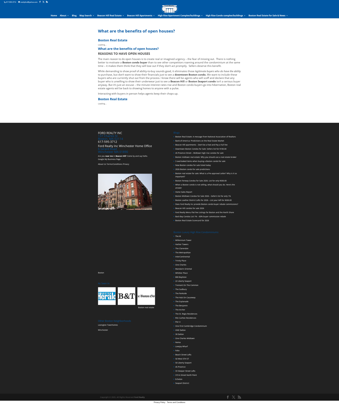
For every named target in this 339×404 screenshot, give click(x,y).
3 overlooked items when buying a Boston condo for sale (200, 161)
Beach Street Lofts (183, 354)
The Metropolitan (183, 252)
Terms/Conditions (114, 164)
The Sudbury (181, 289)
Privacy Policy (159, 402)
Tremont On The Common (186, 285)
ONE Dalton (180, 330)
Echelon (178, 379)
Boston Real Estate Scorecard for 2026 (192, 220)
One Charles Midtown (185, 338)
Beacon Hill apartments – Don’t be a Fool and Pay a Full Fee (201, 144)
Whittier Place (181, 273)
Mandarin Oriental (183, 269)
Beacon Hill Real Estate (109, 16)
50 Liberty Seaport (183, 362)
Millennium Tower (183, 240)
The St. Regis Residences (186, 314)
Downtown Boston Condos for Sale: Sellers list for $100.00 (200, 149)
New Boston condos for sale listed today (193, 165)
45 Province (180, 367)
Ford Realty (139, 397)
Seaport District (182, 383)
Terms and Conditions (176, 402)
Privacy (126, 164)
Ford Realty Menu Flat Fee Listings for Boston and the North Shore (204, 212)
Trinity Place (180, 260)
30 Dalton (179, 334)
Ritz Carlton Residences (185, 318)
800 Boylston (181, 277)
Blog (74, 16)
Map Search (85, 16)
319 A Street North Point (186, 375)
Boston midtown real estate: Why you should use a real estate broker (206, 157)
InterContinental (182, 256)
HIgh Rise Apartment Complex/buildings (179, 16)
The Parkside (181, 293)
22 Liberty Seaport (183, 281)
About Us (102, 164)
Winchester (103, 330)
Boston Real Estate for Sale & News (267, 16)
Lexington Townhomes (108, 325)
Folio (177, 350)
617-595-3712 (11, 2)
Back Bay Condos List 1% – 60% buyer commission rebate (200, 216)
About (63, 16)
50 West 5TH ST (182, 358)
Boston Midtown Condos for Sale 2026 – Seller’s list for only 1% (203, 196)
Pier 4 (177, 322)
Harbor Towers (181, 244)
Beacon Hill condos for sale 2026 (189, 208)
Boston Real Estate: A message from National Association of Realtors (205, 136)
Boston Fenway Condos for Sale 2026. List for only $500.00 (201, 180)
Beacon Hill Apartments (139, 16)
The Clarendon (181, 248)
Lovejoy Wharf (181, 346)
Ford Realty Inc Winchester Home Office (125, 146)
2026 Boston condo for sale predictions (192, 169)
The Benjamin (181, 305)
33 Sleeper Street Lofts (185, 371)
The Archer (180, 309)
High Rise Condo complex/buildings (224, 16)
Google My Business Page (109, 159)
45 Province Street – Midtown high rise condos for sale (199, 153)
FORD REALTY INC (110, 133)
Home (54, 16)
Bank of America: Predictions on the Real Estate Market (199, 140)
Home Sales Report (183, 192)
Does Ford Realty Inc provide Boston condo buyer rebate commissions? (206, 204)
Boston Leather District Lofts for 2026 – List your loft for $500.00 (203, 200)
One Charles (180, 264)
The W (178, 236)
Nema (178, 342)
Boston (101, 272)
